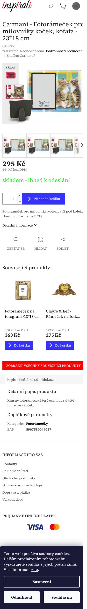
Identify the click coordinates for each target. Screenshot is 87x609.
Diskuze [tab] (48, 379)
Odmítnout (21, 597)
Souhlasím (61, 597)
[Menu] (76, 6)
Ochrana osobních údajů (22, 485)
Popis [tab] (11, 379)
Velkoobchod (12, 499)
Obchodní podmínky (19, 478)
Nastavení (41, 581)
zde (34, 569)
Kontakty (9, 464)
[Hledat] (51, 6)
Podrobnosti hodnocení (65, 51)
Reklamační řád (15, 471)
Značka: (21, 55)
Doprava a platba (16, 492)
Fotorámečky (37, 423)
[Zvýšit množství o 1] (19, 196)
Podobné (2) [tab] (28, 379)
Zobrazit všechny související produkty (43, 365)
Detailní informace (17, 225)
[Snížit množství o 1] (19, 201)
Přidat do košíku (47, 198)
